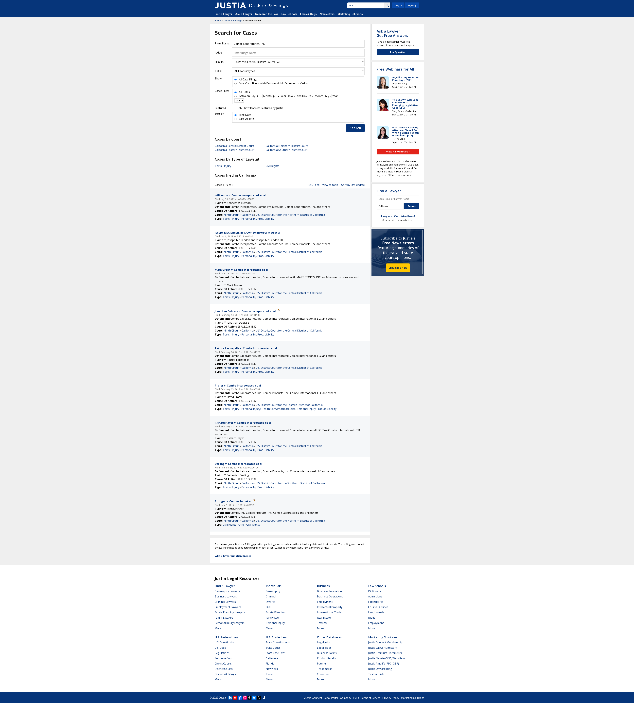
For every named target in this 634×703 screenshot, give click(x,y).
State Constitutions (278, 642)
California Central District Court (234, 146)
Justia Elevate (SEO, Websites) (386, 658)
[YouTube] (235, 698)
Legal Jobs (323, 642)
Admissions (375, 596)
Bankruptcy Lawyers (227, 591)
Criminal (271, 596)
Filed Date (245, 115)
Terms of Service (370, 698)
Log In (398, 5)
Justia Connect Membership (385, 642)
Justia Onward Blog (380, 669)
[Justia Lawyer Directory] (264, 698)
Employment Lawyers (228, 607)
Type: (218, 71)
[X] (259, 698)
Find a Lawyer (223, 14)
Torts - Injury (223, 166)
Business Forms (327, 653)
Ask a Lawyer (244, 14)
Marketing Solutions (350, 14)
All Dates (244, 92)
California (248, 215)
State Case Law (275, 653)
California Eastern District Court (234, 150)
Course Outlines (378, 607)
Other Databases (329, 637)
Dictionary (374, 591)
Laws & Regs (308, 14)
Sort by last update (353, 185)
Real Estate (324, 617)
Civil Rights (272, 166)
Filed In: (219, 61)
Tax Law (322, 623)
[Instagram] (245, 698)
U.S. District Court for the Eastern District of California (289, 405)
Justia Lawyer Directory (382, 647)
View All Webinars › (398, 151)
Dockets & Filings (225, 674)
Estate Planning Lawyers (230, 612)
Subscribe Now (398, 267)
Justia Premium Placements (385, 653)
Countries (323, 674)
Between (244, 96)
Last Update (246, 119)
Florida (270, 663)
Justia (222, 697)
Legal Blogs (324, 647)
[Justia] (230, 5)
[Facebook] (240, 698)
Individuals (274, 586)
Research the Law (266, 14)
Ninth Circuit (231, 215)
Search (355, 128)
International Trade (329, 612)
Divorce (270, 602)
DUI (268, 607)
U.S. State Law (276, 637)
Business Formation (329, 591)
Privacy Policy (390, 698)
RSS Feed (313, 185)
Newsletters (327, 14)
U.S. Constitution (225, 642)
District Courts (224, 669)
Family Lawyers (224, 617)
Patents (322, 663)
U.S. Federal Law (226, 637)
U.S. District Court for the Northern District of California (290, 215)
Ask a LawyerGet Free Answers (392, 33)
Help (356, 698)
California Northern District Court (287, 146)
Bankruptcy (273, 591)
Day (252, 96)
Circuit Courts (223, 663)
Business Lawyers (226, 596)
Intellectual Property (329, 607)
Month (267, 96)
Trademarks (324, 669)
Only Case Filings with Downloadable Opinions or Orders (274, 83)
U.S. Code (220, 647)
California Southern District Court (286, 150)
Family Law (272, 617)
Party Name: (222, 43)
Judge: (218, 52)
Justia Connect (313, 698)
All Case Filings (248, 79)
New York (272, 669)
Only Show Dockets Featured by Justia (259, 108)
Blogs (371, 617)
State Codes (273, 647)
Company (345, 698)
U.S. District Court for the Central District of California (289, 252)
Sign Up (412, 5)
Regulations (222, 653)
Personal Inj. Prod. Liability (257, 219)
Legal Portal (331, 698)
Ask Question (398, 52)
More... (219, 628)
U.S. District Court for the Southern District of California (290, 483)
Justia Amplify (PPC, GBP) (383, 663)
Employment (325, 602)
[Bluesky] (254, 698)
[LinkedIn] (230, 698)
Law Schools (289, 14)
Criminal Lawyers (225, 602)
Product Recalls (326, 658)
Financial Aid (375, 602)
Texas (269, 674)
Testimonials (376, 674)
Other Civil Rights (249, 524)
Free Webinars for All (395, 69)
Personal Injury (275, 623)
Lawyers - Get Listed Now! (398, 216)
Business (323, 586)
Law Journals (376, 612)
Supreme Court (224, 658)
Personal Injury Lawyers (230, 623)
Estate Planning (275, 612)
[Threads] (249, 698)
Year (283, 96)
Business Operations (330, 596)
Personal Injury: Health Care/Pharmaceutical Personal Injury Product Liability (288, 409)
